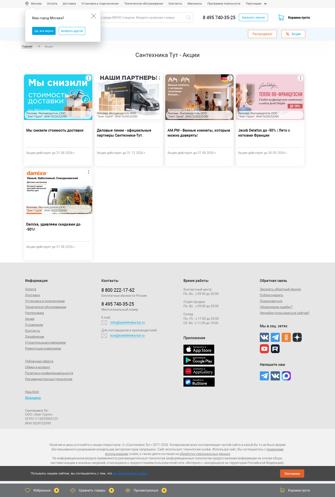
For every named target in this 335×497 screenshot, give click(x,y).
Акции (296, 34)
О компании (34, 325)
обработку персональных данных (205, 454)
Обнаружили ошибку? (276, 307)
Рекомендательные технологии (48, 379)
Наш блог (32, 392)
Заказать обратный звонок (280, 289)
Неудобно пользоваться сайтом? (284, 313)
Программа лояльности (223, 3)
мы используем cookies (130, 473)
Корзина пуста (299, 17)
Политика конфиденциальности (49, 373)
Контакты (175, 3)
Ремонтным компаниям (43, 348)
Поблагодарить (271, 295)
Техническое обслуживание (143, 3)
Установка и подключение (100, 3)
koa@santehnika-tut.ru (127, 335)
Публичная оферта (39, 361)
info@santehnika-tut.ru (127, 322)
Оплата (52, 3)
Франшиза (33, 398)
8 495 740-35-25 (219, 17)
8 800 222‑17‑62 (117, 290)
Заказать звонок (253, 17)
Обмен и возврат (37, 367)
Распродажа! (262, 34)
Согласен (292, 473)
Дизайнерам (34, 336)
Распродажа (34, 313)
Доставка (69, 3)
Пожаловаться (271, 301)
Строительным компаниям (45, 342)
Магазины (195, 3)
